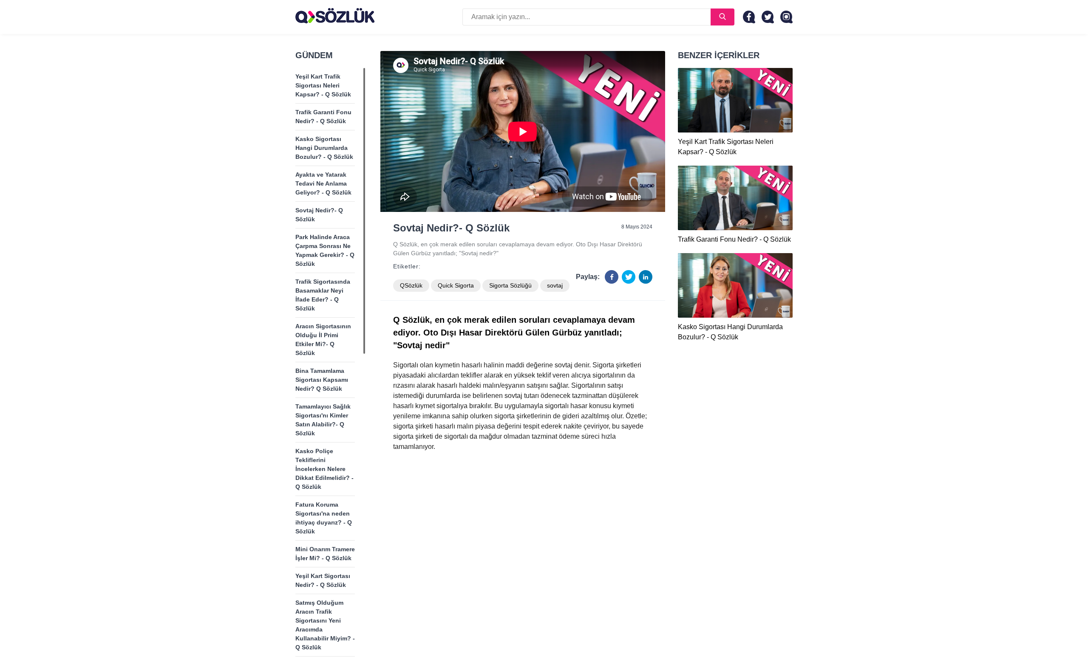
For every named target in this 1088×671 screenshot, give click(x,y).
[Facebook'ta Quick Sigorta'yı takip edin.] (749, 17)
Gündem (314, 55)
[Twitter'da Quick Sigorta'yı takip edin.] (768, 17)
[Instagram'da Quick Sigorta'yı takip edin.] (786, 17)
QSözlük (411, 285)
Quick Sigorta (456, 285)
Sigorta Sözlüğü (510, 285)
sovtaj (555, 285)
